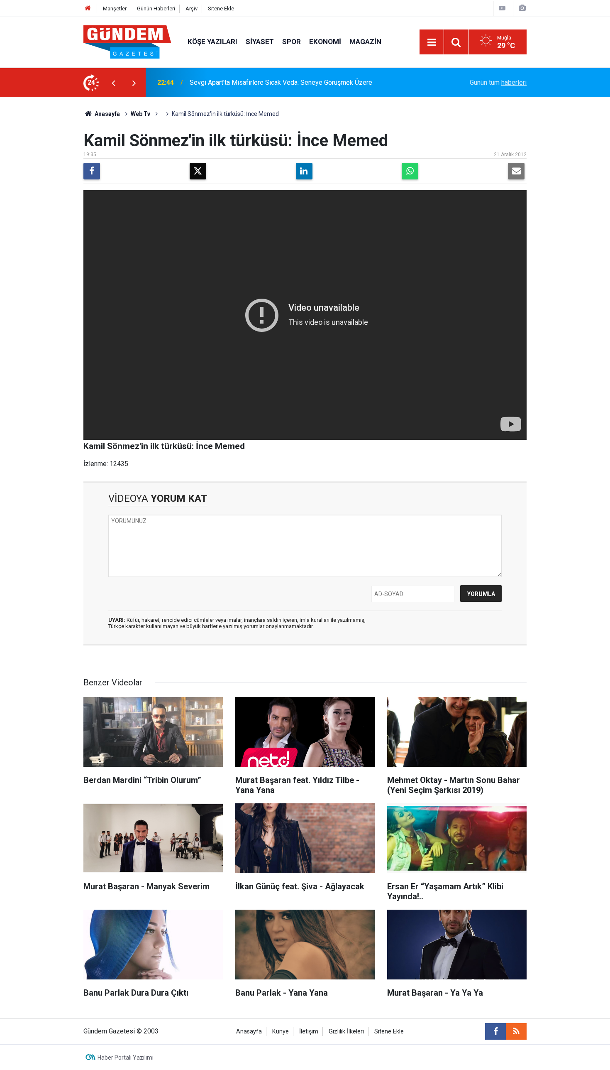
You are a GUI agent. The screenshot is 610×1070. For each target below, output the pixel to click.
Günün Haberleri (156, 8)
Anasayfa (106, 113)
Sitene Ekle (221, 8)
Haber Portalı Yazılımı (126, 1057)
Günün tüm (498, 82)
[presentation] (113, 83)
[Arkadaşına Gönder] (516, 171)
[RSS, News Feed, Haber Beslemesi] (516, 1031)
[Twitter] (198, 171)
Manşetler (115, 8)
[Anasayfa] (88, 8)
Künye (280, 1031)
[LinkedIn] (304, 171)
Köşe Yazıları (212, 41)
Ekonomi (325, 41)
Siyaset (260, 41)
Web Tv (140, 113)
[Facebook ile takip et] (495, 1031)
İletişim (308, 1031)
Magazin (365, 41)
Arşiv (191, 8)
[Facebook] (91, 171)
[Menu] (431, 42)
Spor (291, 41)
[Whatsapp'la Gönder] (410, 171)
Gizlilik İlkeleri (346, 1031)
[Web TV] (502, 8)
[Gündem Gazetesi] (127, 41)
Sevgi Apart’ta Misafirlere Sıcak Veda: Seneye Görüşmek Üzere (281, 82)
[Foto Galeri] (522, 8)
